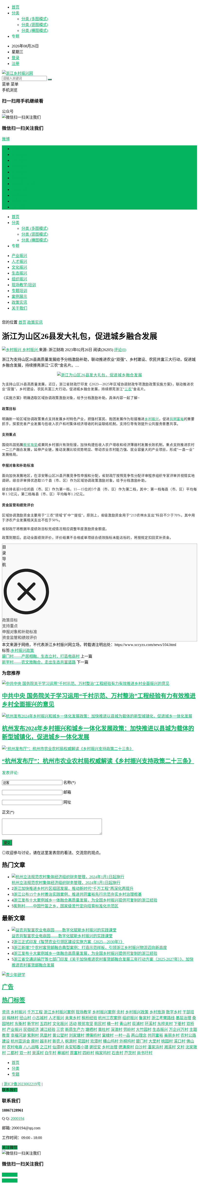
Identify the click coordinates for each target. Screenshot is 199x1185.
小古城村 (40, 1018)
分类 (15, 13)
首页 (15, 7)
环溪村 (150, 1024)
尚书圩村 (144, 1053)
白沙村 (141, 1047)
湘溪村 (170, 1047)
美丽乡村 (172, 1035)
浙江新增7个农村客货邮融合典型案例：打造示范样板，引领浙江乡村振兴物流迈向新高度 (90, 948)
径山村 (25, 1018)
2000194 (17, 1118)
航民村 (100, 1024)
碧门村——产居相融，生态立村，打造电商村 (41, 656)
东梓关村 (165, 1024)
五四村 (45, 1024)
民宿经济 (31, 1029)
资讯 (6, 1012)
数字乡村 (174, 1012)
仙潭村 (58, 1047)
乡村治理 (109, 1047)
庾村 (35, 1041)
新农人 (58, 1041)
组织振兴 (19, 178)
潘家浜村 (155, 1047)
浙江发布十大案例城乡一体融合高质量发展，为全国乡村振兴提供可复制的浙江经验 (85, 900)
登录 (15, 58)
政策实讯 (19, 201)
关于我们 (19, 207)
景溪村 (38, 1053)
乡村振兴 (30, 350)
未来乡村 (73, 1018)
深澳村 (116, 1029)
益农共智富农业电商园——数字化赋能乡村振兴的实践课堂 (62, 936)
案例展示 (19, 195)
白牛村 (50, 1053)
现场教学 (83, 1012)
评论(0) (120, 350)
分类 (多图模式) (34, 19)
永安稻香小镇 (76, 1047)
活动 (73, 1024)
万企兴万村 (178, 1029)
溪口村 (179, 1041)
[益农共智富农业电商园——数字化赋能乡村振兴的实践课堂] (104, 930)
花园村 (83, 1041)
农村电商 (14, 1047)
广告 (8, 987)
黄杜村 (104, 1029)
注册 (15, 64)
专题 (15, 1074)
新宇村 (33, 1024)
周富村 (76, 1053)
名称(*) (69, 782)
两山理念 (139, 1035)
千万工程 (35, 1012)
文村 (180, 1047)
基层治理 (183, 1018)
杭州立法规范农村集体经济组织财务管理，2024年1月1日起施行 (66, 883)
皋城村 (63, 1053)
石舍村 (117, 1053)
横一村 (112, 1024)
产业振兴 (19, 154)
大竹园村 (143, 1029)
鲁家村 (144, 1018)
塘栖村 (91, 1029)
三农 (128, 389)
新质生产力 (74, 1029)
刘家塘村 (76, 1035)
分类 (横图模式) (34, 30)
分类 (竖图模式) (34, 25)
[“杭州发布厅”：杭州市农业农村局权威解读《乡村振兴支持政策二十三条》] (99, 748)
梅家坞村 (103, 1053)
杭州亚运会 (20, 1041)
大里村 (154, 1041)
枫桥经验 (89, 1018)
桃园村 (167, 1041)
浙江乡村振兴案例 (59, 1012)
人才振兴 (19, 160)
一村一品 (122, 1035)
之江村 (45, 1047)
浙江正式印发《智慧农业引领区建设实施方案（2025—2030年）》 (69, 942)
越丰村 (45, 1041)
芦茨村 (130, 1053)
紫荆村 (33, 1035)
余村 (120, 1012)
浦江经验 (47, 1029)
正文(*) (8, 812)
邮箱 (67, 792)
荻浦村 (138, 1024)
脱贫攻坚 (30, 445)
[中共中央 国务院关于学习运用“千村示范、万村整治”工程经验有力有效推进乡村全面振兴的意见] (99, 683)
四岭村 (88, 1053)
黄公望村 (60, 1035)
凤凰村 (45, 1035)
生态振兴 (19, 172)
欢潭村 (96, 1041)
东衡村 (20, 1024)
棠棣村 (108, 1035)
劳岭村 (129, 1029)
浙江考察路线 (163, 1018)
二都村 (12, 1053)
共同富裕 (177, 419)
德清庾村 (126, 1047)
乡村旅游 (157, 1012)
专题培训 (19, 189)
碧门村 (142, 1041)
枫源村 (71, 1041)
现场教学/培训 (24, 184)
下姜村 (179, 1024)
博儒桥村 (93, 1035)
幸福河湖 (18, 1035)
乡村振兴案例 (104, 1012)
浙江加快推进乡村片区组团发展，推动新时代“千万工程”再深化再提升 (73, 888)
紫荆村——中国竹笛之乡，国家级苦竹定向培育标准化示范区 (66, 906)
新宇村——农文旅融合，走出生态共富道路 (39, 662)
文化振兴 (19, 166)
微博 (6, 139)
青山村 (125, 1024)
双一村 (25, 1053)
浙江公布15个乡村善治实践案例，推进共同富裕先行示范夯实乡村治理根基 (78, 894)
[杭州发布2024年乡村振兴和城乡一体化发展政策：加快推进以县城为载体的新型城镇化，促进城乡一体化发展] (99, 716)
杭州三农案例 (109, 1018)
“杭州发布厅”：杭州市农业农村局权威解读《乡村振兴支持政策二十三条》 (98, 761)
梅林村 (12, 1018)
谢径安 (95, 1047)
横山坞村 (110, 1041)
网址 (67, 802)
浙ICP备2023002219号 (22, 1084)
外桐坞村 (127, 1041)
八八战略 (31, 1047)
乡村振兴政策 (22, 650)
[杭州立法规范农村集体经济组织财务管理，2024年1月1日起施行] (104, 876)
